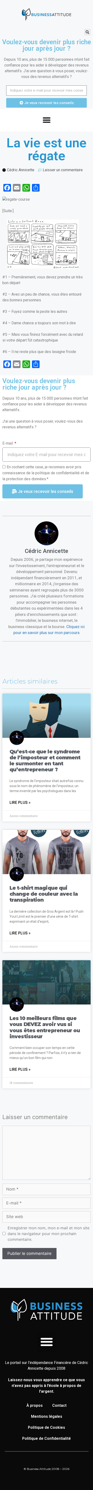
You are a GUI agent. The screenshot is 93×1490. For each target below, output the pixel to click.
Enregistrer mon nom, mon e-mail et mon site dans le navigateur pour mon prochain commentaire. (48, 1233)
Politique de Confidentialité (46, 1438)
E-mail (8, 443)
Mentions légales (46, 1416)
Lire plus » (20, 802)
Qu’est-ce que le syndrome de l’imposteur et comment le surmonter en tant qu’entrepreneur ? (45, 761)
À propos (34, 1405)
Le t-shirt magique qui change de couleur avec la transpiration (44, 894)
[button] (87, 32)
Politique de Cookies (46, 1427)
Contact (59, 1405)
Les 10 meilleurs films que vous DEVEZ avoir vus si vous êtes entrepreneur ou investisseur (45, 1027)
